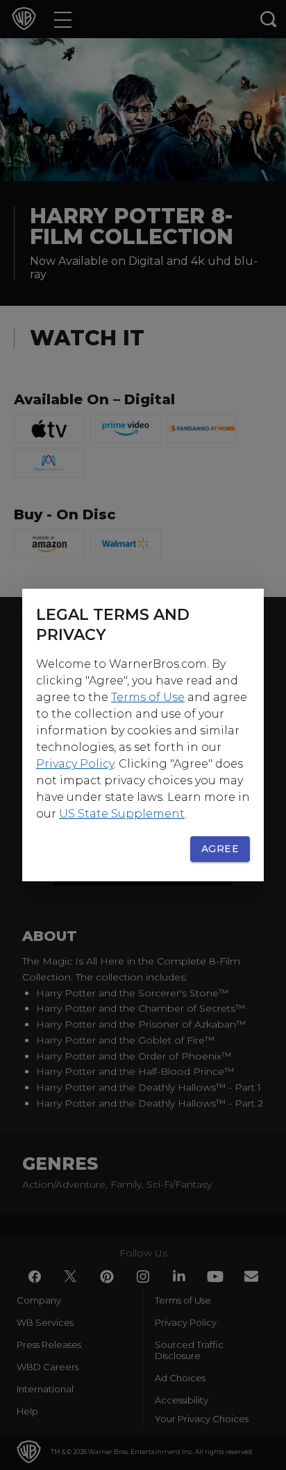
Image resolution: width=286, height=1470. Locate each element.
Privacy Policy (75, 763)
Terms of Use (148, 697)
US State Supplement (122, 813)
